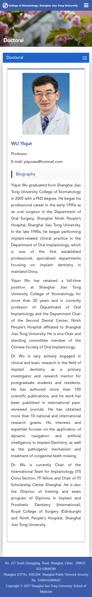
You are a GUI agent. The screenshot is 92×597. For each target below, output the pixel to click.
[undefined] (46, 104)
